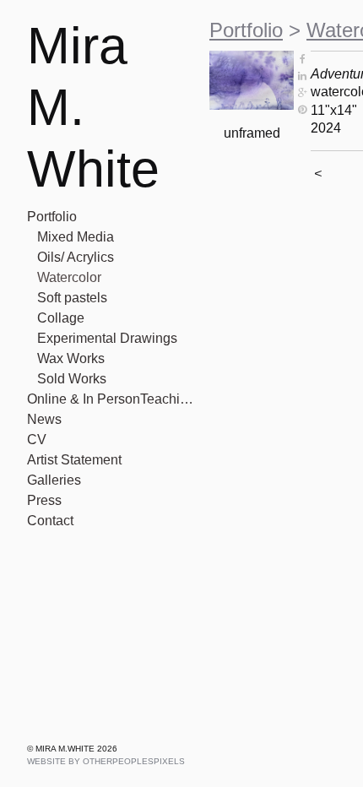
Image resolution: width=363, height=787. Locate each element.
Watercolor (69, 277)
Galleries (54, 480)
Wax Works (71, 358)
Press (44, 500)
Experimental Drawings (107, 338)
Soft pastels (72, 297)
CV (36, 439)
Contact (50, 520)
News (44, 419)
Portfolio (52, 216)
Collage (60, 318)
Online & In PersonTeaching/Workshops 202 (111, 399)
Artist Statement (74, 460)
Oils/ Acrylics (75, 257)
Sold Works (71, 379)
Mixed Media (75, 237)
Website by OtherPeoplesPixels (106, 761)
